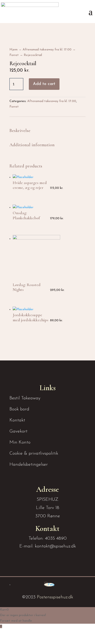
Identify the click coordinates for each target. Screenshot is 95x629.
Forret (14, 55)
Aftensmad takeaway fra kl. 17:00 (47, 49)
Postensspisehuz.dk (55, 597)
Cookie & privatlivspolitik (33, 453)
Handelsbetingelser (28, 464)
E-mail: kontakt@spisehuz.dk (47, 546)
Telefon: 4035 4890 (48, 538)
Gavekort (18, 431)
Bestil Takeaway (24, 398)
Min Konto (19, 442)
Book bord (19, 409)
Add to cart (44, 84)
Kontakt (17, 420)
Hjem (13, 49)
